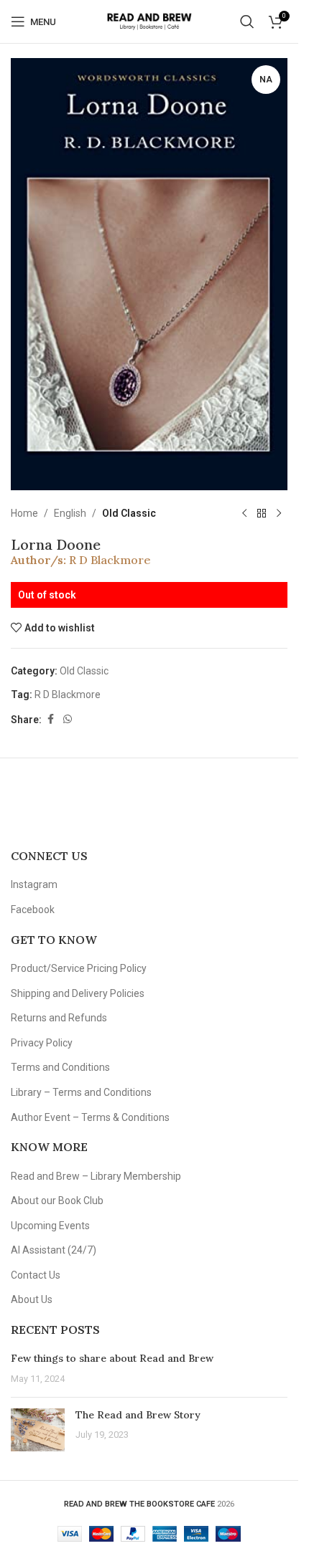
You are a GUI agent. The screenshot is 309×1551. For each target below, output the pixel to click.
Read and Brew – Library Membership (96, 1176)
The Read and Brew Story (137, 1414)
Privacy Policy (42, 1043)
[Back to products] (261, 513)
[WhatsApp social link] (67, 719)
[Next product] (278, 513)
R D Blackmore (110, 560)
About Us (31, 1299)
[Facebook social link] (50, 719)
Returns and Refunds (59, 1017)
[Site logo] (149, 21)
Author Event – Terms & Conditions (90, 1117)
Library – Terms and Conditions (81, 1092)
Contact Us (35, 1275)
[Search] (247, 21)
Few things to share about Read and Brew (112, 1358)
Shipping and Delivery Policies (77, 993)
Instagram (34, 884)
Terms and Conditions (60, 1067)
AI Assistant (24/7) (53, 1250)
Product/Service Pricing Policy (79, 968)
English (70, 513)
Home (24, 513)
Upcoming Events (50, 1225)
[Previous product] (244, 513)
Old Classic (129, 513)
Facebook (33, 909)
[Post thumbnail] (38, 1429)
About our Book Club (57, 1200)
